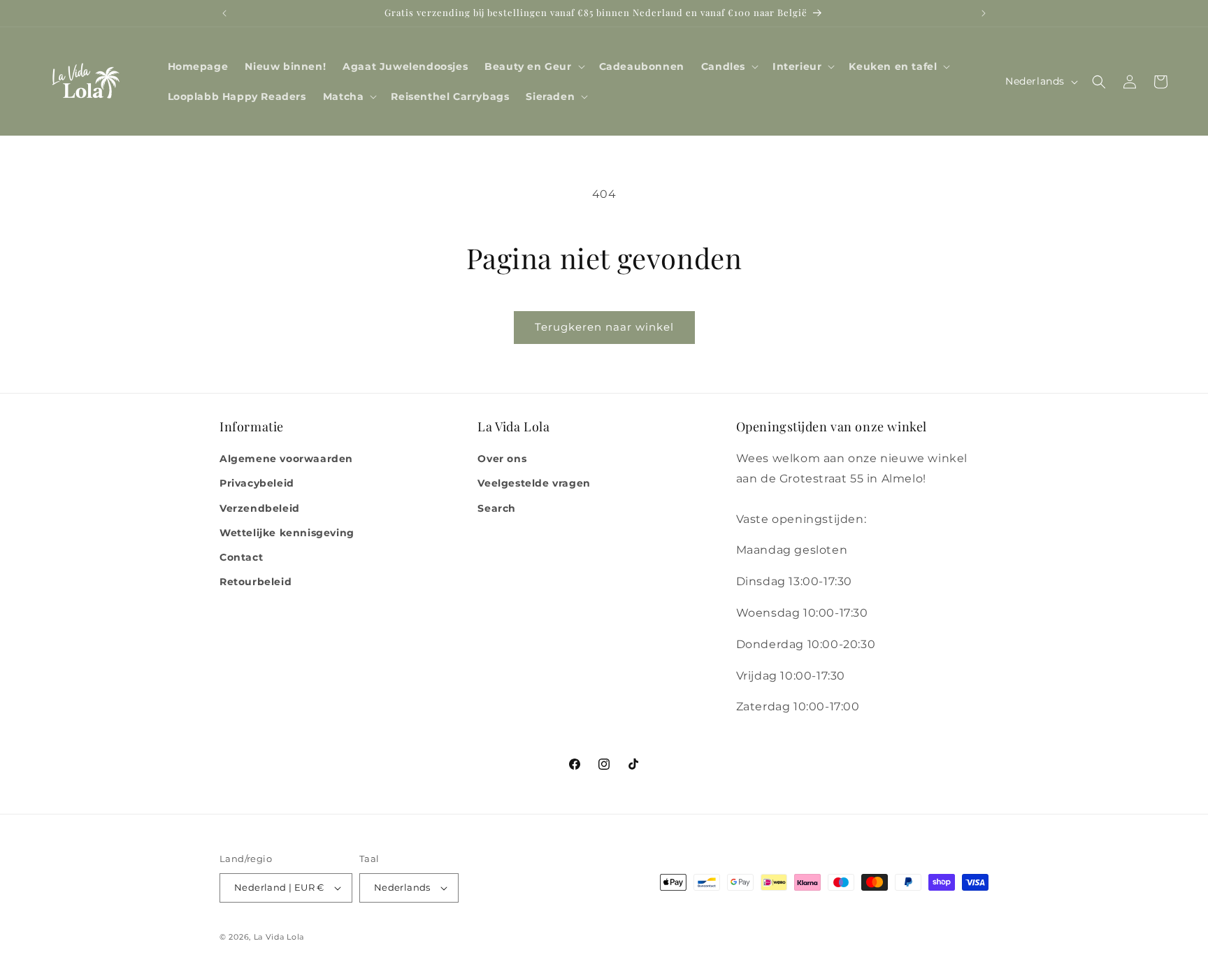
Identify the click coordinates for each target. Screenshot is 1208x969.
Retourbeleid (256, 581)
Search (496, 508)
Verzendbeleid (260, 508)
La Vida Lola (279, 937)
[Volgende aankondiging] (983, 13)
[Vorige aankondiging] (224, 13)
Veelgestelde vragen (533, 483)
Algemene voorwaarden (286, 458)
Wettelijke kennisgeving (287, 532)
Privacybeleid (257, 483)
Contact (241, 557)
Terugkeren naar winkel (604, 326)
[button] (533, 66)
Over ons (501, 458)
